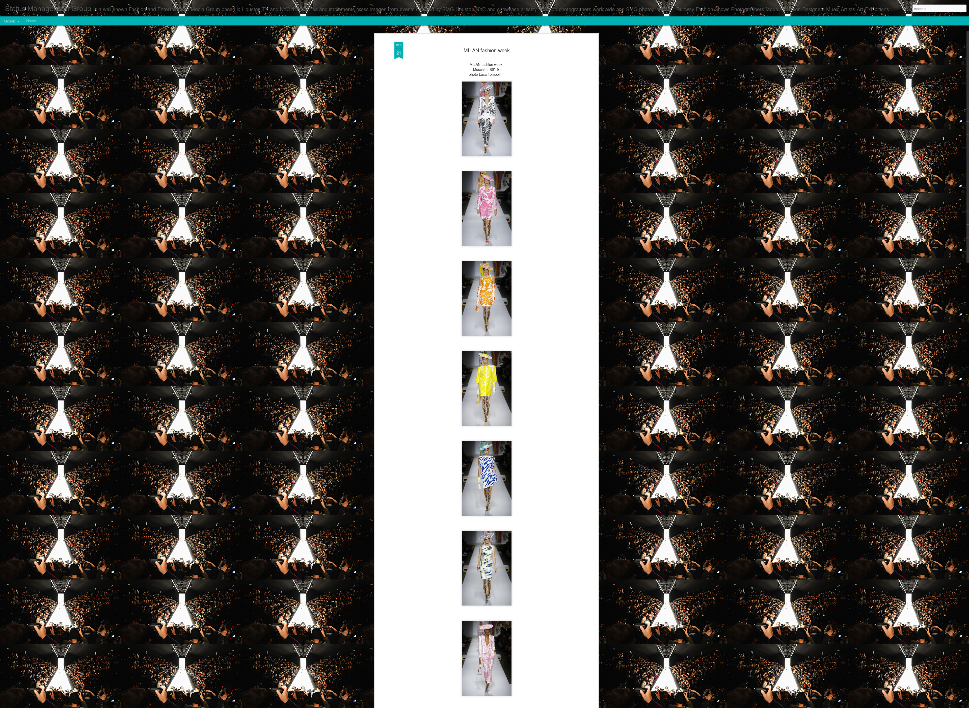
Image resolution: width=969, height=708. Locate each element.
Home (31, 20)
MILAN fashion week (487, 50)
